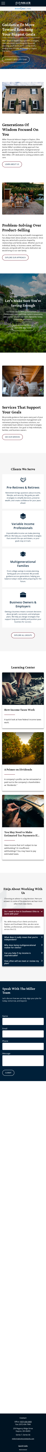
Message (6, 1053)
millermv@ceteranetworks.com (23, 1439)
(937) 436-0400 (26, 1422)
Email (4, 1028)
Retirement (23, 1450)
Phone (5, 1041)
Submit (8, 1073)
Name (5, 1016)
